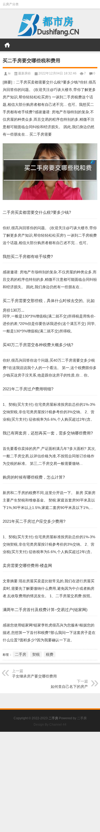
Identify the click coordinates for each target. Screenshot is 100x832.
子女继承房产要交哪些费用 (34, 676)
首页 (7, 45)
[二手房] (50, 23)
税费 (49, 654)
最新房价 (24, 73)
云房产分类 (11, 4)
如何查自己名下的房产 (69, 686)
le (9, 73)
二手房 (20, 654)
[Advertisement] (50, 781)
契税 (36, 654)
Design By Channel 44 (50, 724)
